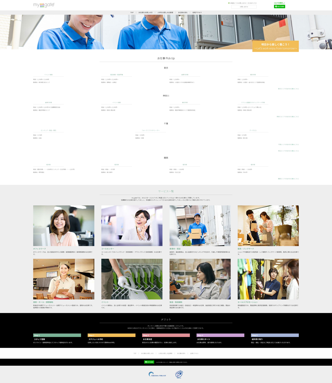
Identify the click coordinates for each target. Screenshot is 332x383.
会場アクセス (197, 12)
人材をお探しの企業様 (165, 12)
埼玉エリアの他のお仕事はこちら (288, 151)
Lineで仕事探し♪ (279, 3)
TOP (131, 12)
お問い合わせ (244, 7)
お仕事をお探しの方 (146, 12)
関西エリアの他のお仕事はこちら (288, 179)
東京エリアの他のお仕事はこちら (288, 89)
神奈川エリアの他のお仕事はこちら (288, 116)
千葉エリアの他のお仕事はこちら (288, 144)
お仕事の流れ (182, 12)
